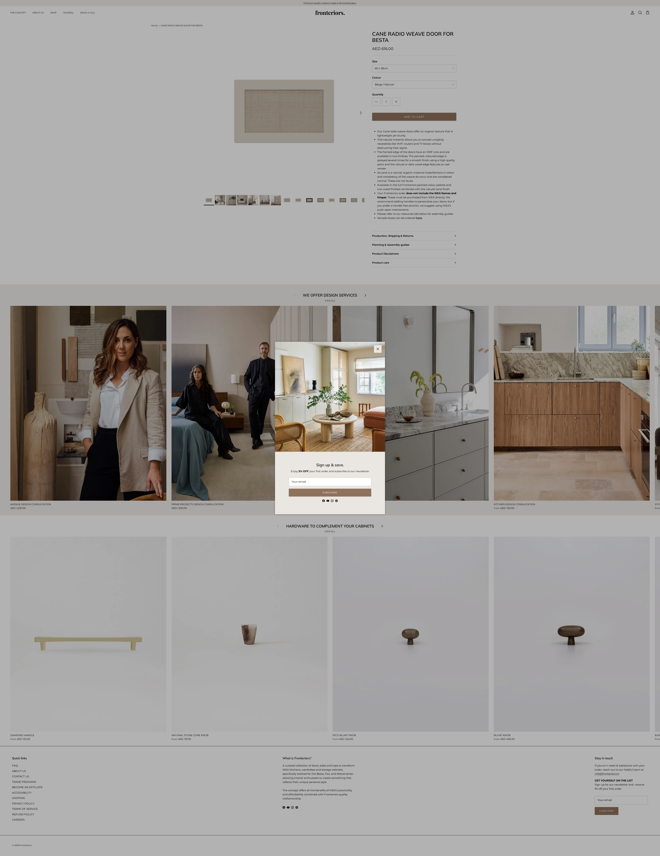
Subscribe (330, 492)
